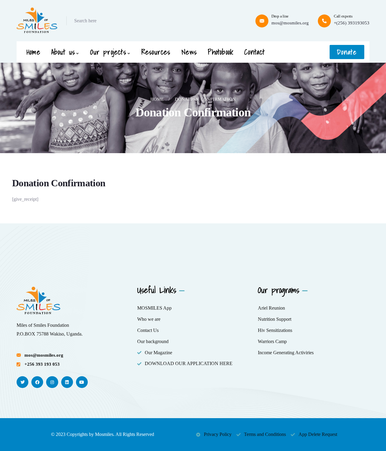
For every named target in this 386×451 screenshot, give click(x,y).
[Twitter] (22, 382)
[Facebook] (37, 382)
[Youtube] (82, 382)
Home (157, 99)
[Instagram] (52, 382)
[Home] (37, 21)
